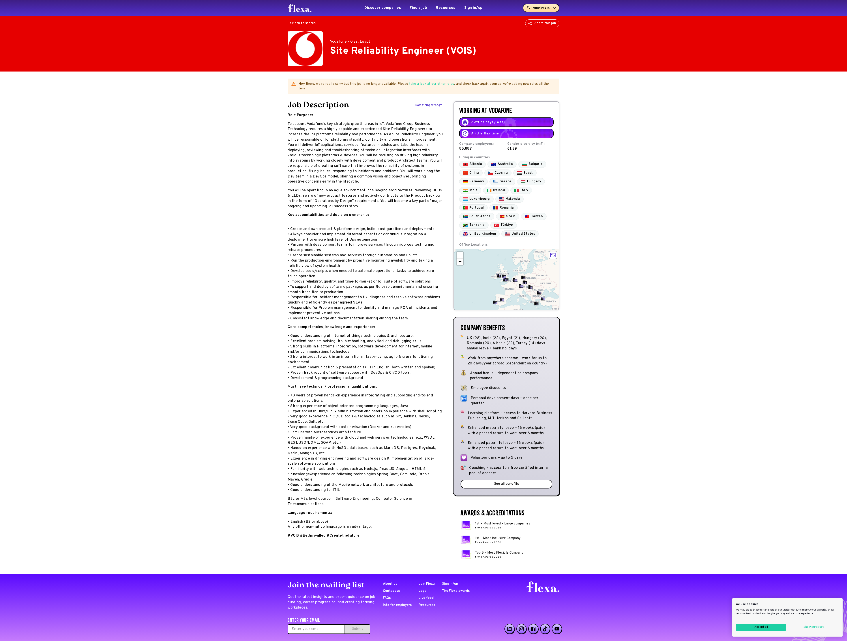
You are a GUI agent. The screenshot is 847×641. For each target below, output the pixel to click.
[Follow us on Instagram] (521, 629)
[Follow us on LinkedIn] (509, 629)
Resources (445, 8)
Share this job (545, 23)
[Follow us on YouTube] (557, 629)
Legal (423, 591)
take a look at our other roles (431, 84)
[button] (504, 279)
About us (390, 584)
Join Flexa (427, 584)
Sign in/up (473, 8)
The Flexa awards (456, 591)
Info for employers (397, 605)
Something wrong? (428, 105)
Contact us (391, 591)
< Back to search (302, 23)
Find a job (418, 8)
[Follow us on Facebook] (533, 629)
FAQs (387, 598)
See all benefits (506, 484)
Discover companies (382, 8)
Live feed (426, 598)
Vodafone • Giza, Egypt (350, 41)
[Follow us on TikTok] (545, 629)
